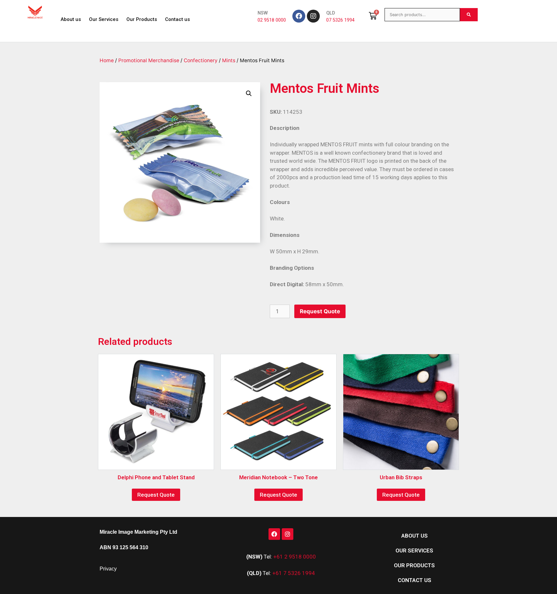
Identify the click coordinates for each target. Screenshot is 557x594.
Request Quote (320, 311)
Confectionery (201, 60)
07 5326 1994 (340, 20)
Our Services (103, 19)
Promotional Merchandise (148, 60)
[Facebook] (298, 16)
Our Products (141, 19)
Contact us (177, 19)
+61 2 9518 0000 (294, 556)
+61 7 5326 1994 (293, 573)
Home (107, 60)
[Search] (469, 14)
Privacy (108, 568)
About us (71, 19)
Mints (228, 60)
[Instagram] (313, 16)
